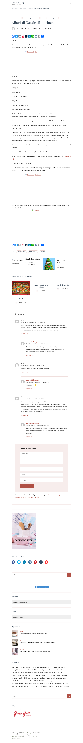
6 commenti (48, 28)
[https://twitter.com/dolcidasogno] (19, 562)
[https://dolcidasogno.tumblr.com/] (41, 562)
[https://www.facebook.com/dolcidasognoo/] (13, 562)
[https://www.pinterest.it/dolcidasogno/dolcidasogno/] (35, 562)
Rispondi (23, 333)
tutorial (42, 251)
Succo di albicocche (62, 285)
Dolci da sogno (19, 2)
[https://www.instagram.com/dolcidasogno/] (30, 562)
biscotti (22, 640)
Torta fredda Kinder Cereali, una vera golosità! (33, 633)
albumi (19, 251)
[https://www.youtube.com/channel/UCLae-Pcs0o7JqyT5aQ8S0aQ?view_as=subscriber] (46, 562)
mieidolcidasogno (32, 342)
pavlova (22, 649)
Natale (43, 18)
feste (24, 251)
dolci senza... (16, 18)
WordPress (33, 737)
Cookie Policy (16, 738)
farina (25, 18)
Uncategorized (53, 18)
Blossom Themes (17, 737)
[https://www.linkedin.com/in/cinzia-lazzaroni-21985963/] (24, 562)
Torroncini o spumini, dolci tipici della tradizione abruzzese (37, 642)
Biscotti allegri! (21, 299)
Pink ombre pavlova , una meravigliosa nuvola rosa (35, 651)
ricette (21, 631)
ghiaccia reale (34, 18)
